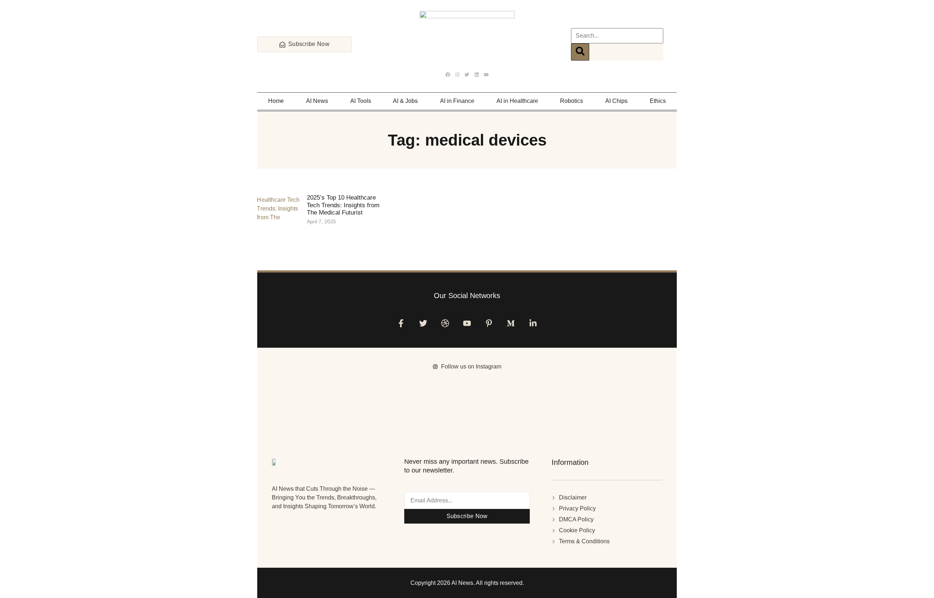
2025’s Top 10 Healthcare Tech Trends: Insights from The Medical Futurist (343, 205)
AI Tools (360, 101)
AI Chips (616, 101)
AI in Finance (457, 101)
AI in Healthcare (517, 101)
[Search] (580, 52)
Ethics (658, 101)
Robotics (571, 101)
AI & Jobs (405, 101)
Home (276, 101)
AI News (317, 101)
